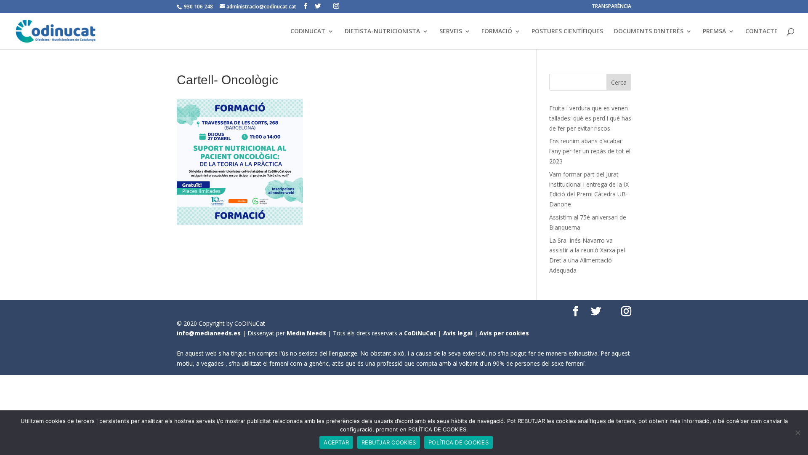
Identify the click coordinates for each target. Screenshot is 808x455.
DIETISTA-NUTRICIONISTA (382, 31)
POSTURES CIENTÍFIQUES (567, 31)
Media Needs (306, 333)
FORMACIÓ (496, 31)
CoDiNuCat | (423, 333)
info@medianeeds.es (209, 333)
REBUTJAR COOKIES (388, 442)
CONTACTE (761, 31)
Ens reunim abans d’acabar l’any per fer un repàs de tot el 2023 (589, 151)
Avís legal (458, 333)
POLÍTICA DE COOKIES (458, 442)
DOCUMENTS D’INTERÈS (648, 31)
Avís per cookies (504, 333)
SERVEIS (450, 31)
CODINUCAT (307, 31)
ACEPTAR (336, 442)
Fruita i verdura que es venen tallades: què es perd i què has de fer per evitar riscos (590, 118)
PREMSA (714, 31)
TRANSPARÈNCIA (611, 7)
